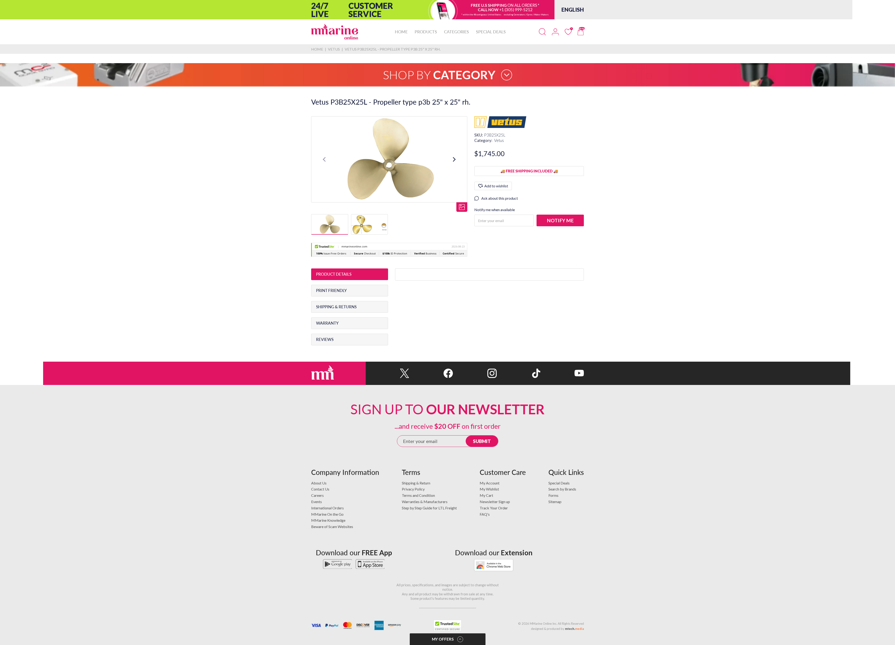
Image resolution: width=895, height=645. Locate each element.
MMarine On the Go (327, 514)
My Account (489, 483)
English (572, 9)
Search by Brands (562, 489)
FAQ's (485, 514)
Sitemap (554, 501)
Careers (317, 495)
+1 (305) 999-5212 (516, 9)
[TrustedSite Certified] (447, 625)
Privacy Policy (413, 489)
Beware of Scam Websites (332, 526)
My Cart (486, 495)
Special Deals (559, 483)
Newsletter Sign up (495, 501)
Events (316, 501)
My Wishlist (489, 489)
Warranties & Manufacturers (425, 501)
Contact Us (320, 489)
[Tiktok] (518, 373)
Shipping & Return (416, 483)
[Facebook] (431, 373)
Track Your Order (494, 508)
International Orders (327, 508)
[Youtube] (562, 373)
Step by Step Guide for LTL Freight (429, 508)
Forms (553, 495)
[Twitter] (387, 373)
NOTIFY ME (560, 220)
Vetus (499, 140)
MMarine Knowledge (328, 520)
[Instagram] (474, 373)
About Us (319, 483)
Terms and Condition (418, 495)
